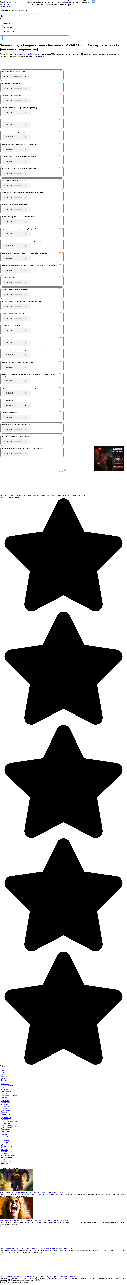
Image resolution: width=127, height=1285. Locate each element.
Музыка (4, 1099)
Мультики (5, 1101)
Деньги (4, 1076)
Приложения (6, 1118)
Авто (3, 1072)
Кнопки (4, 1093)
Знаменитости (7, 1086)
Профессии (5, 1123)
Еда (2, 1082)
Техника (4, 1150)
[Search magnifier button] (2, 16)
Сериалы (4, 1135)
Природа (4, 1120)
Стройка (4, 1142)
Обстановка (5, 1106)
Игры (3, 1088)
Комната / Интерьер (9, 1095)
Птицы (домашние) (8, 1127)
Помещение (5, 1110)
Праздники (5, 1114)
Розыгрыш (5, 1131)
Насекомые (5, 1103)
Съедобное (5, 1144)
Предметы (5, 1116)
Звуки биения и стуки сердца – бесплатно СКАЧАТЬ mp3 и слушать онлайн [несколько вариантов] (38, 1276)
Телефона (5, 1148)
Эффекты (4, 1163)
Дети (3, 1078)
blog (2, 1071)
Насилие (4, 1105)
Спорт (3, 1138)
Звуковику (5, 6)
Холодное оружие (8, 1155)
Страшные (5, 1140)
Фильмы (4, 1154)
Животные (5, 1084)
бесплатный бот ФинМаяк (62, 1)
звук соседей (5, 495)
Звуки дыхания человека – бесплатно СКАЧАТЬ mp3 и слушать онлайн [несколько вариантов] (36, 1248)
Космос (4, 1097)
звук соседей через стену (21, 495)
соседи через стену (78, 495)
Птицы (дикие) (7, 1125)
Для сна (4, 1080)
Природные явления (9, 1121)
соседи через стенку (61, 495)
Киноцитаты (6, 1091)
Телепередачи (6, 1146)
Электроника (6, 1161)
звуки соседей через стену (42, 495)
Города (3, 1074)
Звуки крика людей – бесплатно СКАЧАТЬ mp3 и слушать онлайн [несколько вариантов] (34, 1220)
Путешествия (6, 1129)
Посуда (4, 1112)
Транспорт (5, 1152)
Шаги (3, 1159)
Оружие (4, 1108)
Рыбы (3, 1133)
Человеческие (6, 1157)
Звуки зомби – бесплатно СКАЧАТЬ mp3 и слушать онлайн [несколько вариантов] (31, 1193)
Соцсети (4, 1137)
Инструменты (6, 1089)
